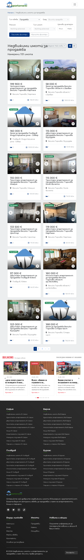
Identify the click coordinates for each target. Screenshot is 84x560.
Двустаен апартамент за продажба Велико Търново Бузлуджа (59, 135)
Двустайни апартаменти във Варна (57, 421)
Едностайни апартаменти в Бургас (57, 459)
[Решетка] (70, 46)
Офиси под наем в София (15, 441)
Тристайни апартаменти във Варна (57, 424)
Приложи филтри (19, 35)
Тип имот (37, 25)
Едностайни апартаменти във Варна (57, 417)
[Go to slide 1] (35, 397)
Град (45, 19)
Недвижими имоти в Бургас (54, 455)
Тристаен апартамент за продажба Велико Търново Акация (23, 182)
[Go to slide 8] (48, 397)
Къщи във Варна (49, 431)
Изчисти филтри (39, 35)
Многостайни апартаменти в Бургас (57, 469)
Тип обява (13, 19)
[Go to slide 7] (46, 397)
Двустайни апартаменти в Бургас (56, 462)
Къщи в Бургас (48, 472)
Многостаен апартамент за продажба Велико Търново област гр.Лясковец (59, 278)
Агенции (10, 524)
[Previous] (5, 378)
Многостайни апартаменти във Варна (58, 427)
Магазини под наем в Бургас (54, 478)
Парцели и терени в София (16, 444)
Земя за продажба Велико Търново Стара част (59, 328)
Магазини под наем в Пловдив (17, 478)
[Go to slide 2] (38, 397)
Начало (11, 13)
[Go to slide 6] (45, 397)
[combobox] (29, 20)
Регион (12, 25)
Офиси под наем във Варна (53, 441)
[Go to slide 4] (41, 397)
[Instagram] (19, 510)
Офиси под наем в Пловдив (16, 482)
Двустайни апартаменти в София (19, 421)
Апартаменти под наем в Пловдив (19, 475)
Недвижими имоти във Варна (54, 414)
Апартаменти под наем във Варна (56, 434)
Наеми (34, 527)
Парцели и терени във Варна (54, 444)
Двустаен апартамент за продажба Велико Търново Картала (59, 231)
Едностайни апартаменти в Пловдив (20, 459)
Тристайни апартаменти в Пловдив (20, 465)
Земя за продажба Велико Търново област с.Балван (59, 87)
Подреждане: (53, 46)
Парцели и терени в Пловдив (17, 485)
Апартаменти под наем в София (18, 434)
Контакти (11, 538)
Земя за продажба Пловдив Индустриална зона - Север (24, 134)
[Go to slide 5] (43, 397)
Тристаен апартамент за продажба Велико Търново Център (23, 231)
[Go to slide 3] (40, 397)
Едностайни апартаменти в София (19, 417)
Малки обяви (12, 535)
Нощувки (35, 531)
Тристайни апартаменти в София (19, 424)
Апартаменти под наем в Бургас (55, 475)
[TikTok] (24, 510)
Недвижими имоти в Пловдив (17, 455)
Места (9, 531)
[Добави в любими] (37, 76)
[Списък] (74, 46)
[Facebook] (8, 510)
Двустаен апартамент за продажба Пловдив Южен (23, 276)
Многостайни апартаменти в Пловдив (21, 469)
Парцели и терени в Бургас (53, 485)
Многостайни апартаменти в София (20, 427)
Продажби (35, 524)
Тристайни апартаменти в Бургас (56, 465)
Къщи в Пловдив (12, 472)
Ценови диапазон (65, 24)
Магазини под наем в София (16, 437)
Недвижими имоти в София (16, 414)
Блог (8, 527)
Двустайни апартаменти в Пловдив (20, 462)
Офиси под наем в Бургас (52, 482)
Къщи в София (11, 431)
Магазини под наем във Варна (54, 437)
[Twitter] (13, 510)
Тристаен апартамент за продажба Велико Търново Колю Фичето (59, 182)
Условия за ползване (15, 542)
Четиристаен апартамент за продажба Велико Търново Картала (23, 88)
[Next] (79, 378)
